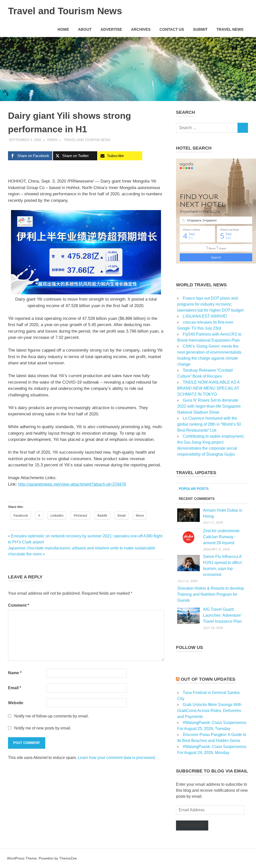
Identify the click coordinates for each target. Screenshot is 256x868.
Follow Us (189, 647)
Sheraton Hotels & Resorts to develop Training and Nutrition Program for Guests (210, 594)
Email (14, 688)
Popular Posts (193, 489)
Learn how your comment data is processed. (117, 757)
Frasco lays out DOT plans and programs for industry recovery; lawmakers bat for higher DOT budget (210, 304)
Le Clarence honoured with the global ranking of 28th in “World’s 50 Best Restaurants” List (209, 424)
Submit (200, 29)
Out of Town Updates (208, 679)
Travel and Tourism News (65, 11)
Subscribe (192, 825)
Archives (140, 29)
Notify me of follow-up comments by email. (51, 716)
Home (63, 29)
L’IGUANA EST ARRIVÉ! (205, 316)
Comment (18, 605)
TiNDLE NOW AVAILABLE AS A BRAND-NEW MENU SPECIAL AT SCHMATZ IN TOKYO (208, 388)
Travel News (230, 29)
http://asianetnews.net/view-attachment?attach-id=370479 (72, 484)
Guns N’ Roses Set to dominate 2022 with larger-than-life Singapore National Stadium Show (209, 406)
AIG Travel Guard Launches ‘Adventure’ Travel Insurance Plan (222, 615)
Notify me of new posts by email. (42, 728)
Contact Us (172, 29)
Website (15, 703)
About (85, 29)
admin (52, 140)
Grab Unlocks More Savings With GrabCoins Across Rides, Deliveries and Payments (209, 710)
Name (15, 673)
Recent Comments (196, 499)
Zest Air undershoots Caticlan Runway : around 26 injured (221, 537)
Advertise (111, 29)
